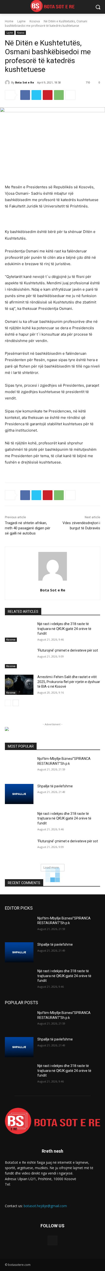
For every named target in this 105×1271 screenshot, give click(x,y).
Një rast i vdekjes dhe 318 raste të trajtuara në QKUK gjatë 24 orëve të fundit (64, 628)
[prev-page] (8, 703)
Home (9, 21)
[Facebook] (25, 95)
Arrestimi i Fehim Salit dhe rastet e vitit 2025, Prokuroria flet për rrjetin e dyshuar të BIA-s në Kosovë (68, 681)
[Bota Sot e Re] (8, 82)
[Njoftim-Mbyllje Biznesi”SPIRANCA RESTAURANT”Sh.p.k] (19, 766)
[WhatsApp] (59, 95)
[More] (70, 95)
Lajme (21, 21)
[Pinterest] (47, 95)
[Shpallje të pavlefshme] (19, 794)
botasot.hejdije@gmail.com (45, 1205)
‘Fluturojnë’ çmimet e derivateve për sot (67, 650)
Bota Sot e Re (24, 82)
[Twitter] (36, 95)
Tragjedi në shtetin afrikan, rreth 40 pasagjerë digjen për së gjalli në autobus (27, 528)
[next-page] (16, 703)
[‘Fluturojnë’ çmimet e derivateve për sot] (19, 658)
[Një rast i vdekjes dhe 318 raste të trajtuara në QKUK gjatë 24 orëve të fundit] (19, 632)
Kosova (35, 21)
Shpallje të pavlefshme (55, 786)
